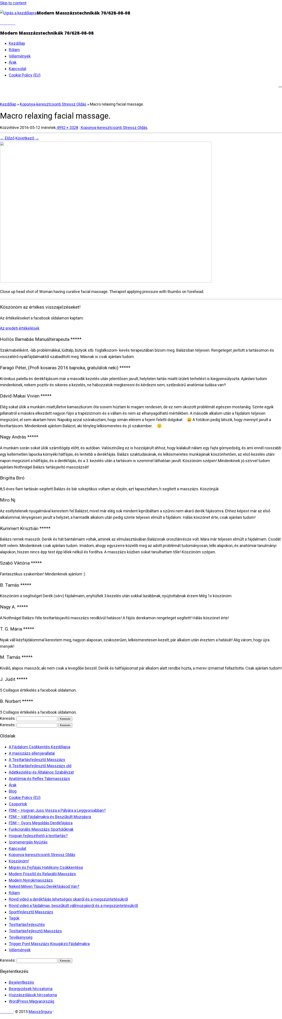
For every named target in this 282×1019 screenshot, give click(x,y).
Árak (13, 62)
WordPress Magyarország (31, 1001)
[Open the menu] (280, 87)
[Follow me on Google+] (7, 23)
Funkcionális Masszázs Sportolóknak (41, 829)
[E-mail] (1, 23)
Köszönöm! (19, 861)
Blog (13, 791)
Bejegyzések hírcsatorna (30, 988)
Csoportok (18, 804)
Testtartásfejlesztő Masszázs (35, 931)
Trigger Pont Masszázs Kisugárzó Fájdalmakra (49, 943)
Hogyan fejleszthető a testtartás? (38, 835)
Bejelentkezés (21, 982)
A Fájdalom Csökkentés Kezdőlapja (39, 747)
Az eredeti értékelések (19, 328)
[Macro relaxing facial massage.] (106, 281)
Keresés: (8, 718)
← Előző (7, 138)
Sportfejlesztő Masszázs (31, 912)
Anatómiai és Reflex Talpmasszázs (39, 778)
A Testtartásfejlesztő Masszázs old (40, 765)
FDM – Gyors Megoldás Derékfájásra (40, 823)
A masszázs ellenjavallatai (32, 753)
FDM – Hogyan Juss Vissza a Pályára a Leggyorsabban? (57, 810)
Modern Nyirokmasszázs (31, 880)
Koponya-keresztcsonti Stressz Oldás (53, 104)
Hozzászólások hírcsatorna (33, 995)
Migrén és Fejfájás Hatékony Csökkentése (46, 867)
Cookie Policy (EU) (25, 75)
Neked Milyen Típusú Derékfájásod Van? (44, 886)
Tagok (14, 918)
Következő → (27, 138)
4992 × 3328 (67, 127)
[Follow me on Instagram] (10, 23)
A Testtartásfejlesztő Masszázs (37, 759)
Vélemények (20, 56)
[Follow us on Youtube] (13, 23)
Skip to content (13, 3)
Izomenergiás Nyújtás (28, 842)
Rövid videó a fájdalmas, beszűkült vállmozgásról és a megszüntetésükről (73, 905)
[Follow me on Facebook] (4, 23)
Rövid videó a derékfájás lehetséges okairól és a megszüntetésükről (68, 899)
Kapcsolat (17, 68)
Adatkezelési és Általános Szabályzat (41, 772)
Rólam (14, 49)
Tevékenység (20, 937)
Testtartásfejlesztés (27, 924)
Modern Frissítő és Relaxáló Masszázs (42, 874)
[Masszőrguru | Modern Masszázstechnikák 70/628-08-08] (18, 13)
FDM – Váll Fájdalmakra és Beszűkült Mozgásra (50, 816)
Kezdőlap (17, 43)
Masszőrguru (40, 1011)
